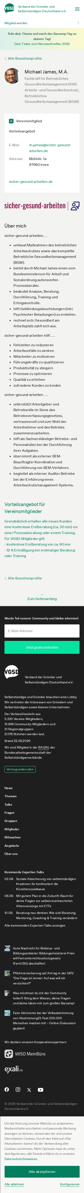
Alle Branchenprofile (25, 58)
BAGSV (43, 747)
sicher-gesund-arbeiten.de (31, 181)
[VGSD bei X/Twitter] (29, 1092)
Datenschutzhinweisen (20, 1159)
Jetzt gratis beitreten (42, 647)
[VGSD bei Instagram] (18, 1091)
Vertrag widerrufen (20, 769)
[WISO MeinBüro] (24, 1055)
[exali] (13, 1071)
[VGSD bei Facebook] (6, 1091)
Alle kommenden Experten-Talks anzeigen (35, 925)
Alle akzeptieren (42, 1171)
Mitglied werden (15, 23)
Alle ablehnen (14, 1184)
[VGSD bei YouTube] (40, 1092)
